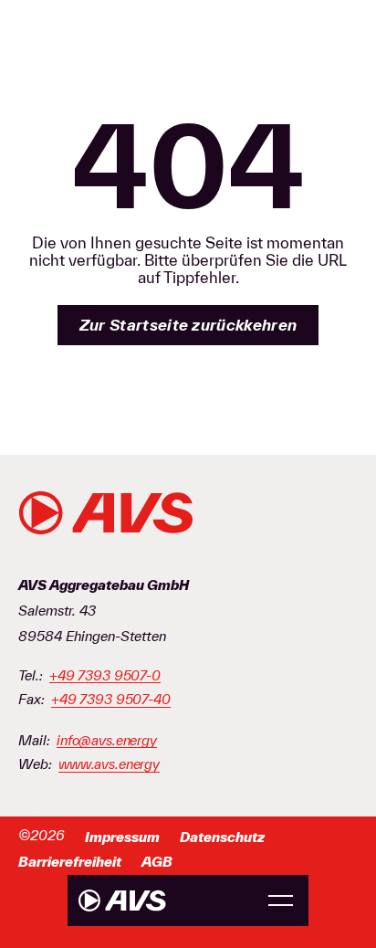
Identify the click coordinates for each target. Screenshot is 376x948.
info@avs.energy (107, 740)
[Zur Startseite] (122, 900)
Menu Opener (280, 901)
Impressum (122, 837)
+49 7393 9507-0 (105, 676)
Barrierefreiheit (69, 861)
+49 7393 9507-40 (111, 699)
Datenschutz (222, 837)
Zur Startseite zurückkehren (188, 324)
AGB (156, 861)
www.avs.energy (109, 764)
